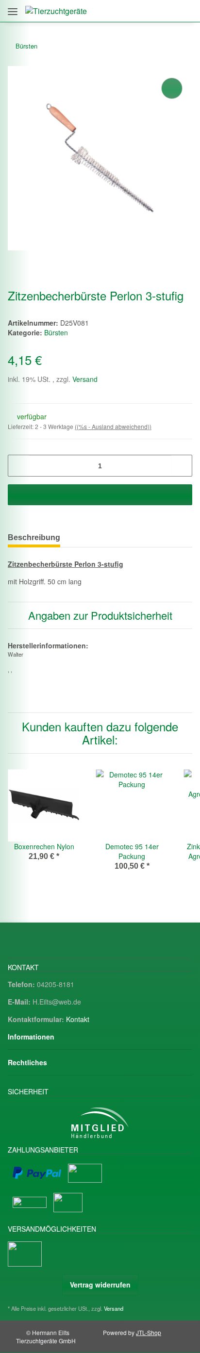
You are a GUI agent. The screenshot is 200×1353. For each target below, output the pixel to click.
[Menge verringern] (18, 465)
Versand (85, 379)
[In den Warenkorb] (100, 494)
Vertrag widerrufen (100, 1284)
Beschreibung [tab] (34, 537)
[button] (143, 10)
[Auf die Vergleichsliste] (172, 88)
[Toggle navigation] (12, 8)
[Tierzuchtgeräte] (56, 11)
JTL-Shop (148, 1332)
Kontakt (77, 1019)
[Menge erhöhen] (181, 465)
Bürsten (56, 332)
